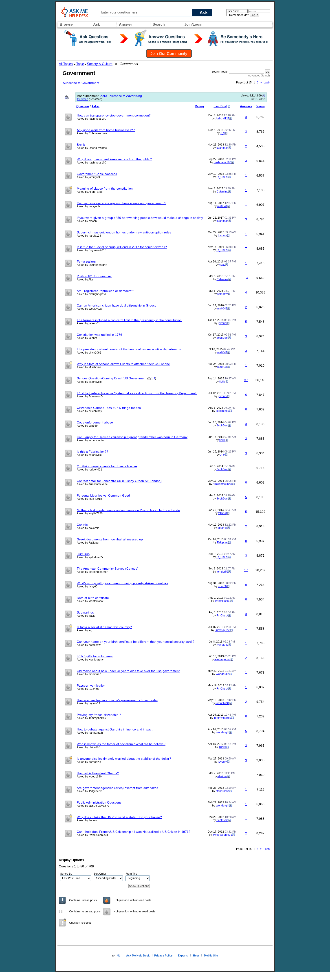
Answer (125, 24)
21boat (222, 513)
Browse (66, 24)
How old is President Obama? (98, 773)
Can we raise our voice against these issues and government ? (121, 203)
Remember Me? (239, 15)
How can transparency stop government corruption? (114, 115)
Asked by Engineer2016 (91, 250)
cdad (222, 264)
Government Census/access (97, 174)
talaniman (222, 147)
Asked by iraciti (86, 615)
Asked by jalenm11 (88, 323)
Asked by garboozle (89, 762)
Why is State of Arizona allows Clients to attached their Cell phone (123, 364)
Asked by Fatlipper (88, 542)
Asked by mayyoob (88, 206)
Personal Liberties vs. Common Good (103, 495)
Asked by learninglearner (92, 571)
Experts (183, 955)
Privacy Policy (163, 955)
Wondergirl (222, 674)
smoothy (222, 294)
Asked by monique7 (89, 674)
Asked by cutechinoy (89, 411)
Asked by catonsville (89, 381)
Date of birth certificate (93, 598)
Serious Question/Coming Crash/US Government (111, 378)
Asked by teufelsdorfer (90, 440)
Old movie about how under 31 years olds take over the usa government (128, 671)
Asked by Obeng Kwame (92, 148)
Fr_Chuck (222, 177)
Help (196, 955)
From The (131, 873)
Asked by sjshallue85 (90, 557)
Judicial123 (222, 118)
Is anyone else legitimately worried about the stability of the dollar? (124, 758)
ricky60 (222, 586)
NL (118, 955)
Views (260, 106)
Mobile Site (211, 955)
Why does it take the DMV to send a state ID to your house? (119, 817)
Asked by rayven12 (88, 703)
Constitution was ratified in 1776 (99, 334)
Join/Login (193, 24)
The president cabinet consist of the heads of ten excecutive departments (129, 349)
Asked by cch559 (87, 425)
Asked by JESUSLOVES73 (93, 805)
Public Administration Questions (99, 802)
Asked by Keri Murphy (90, 659)
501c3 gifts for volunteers (95, 656)
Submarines (85, 612)
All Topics (66, 64)
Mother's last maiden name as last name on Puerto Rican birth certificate (128, 510)
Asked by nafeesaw (89, 645)
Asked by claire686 (88, 747)
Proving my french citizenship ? (99, 715)
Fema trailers (86, 261)
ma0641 (222, 206)
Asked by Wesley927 (89, 308)
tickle (222, 381)
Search (159, 24)
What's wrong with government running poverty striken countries (122, 583)
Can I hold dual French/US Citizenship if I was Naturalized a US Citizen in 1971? (133, 831)
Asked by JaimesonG (90, 396)
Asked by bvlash (87, 221)
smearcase (222, 791)
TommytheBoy (222, 717)
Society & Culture (99, 64)
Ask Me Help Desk (138, 955)
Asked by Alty (85, 279)
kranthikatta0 (222, 600)
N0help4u (222, 644)
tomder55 (222, 571)
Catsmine (222, 191)
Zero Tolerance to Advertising (121, 96)
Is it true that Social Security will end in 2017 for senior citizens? (122, 247)
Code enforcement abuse (95, 422)
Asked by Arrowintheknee (92, 484)
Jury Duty (83, 554)
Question (82, 106)
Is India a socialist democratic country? (104, 627)
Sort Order (100, 873)
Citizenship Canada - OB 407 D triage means (109, 408)
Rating (199, 106)
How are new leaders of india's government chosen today (117, 700)
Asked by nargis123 (89, 235)
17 (246, 570)
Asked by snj (84, 630)
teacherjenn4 (222, 659)
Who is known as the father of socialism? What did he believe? (121, 744)
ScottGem (222, 337)
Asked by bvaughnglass (91, 294)
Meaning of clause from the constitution (105, 188)
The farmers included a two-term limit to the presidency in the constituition (129, 320)
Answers (246, 106)
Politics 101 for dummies (94, 276)
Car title (82, 524)
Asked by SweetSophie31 (92, 835)
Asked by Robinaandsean (92, 133)
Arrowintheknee (222, 484)
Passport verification (91, 685)
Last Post (220, 106)
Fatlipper (222, 542)
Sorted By (66, 873)
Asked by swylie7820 (90, 513)
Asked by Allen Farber (90, 191)
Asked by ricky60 (87, 586)
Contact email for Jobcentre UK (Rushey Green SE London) (119, 481)
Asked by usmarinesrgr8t (92, 265)
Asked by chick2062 (89, 352)
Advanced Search (259, 75)
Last (267, 82)
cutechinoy (222, 410)
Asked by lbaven (87, 820)
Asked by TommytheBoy (91, 718)
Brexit (81, 144)
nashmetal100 (222, 162)
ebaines (222, 527)
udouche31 (222, 703)
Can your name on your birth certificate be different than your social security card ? (135, 641)
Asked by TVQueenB (89, 791)
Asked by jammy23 (88, 177)
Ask (204, 12)
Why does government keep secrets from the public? (114, 159)
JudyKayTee (222, 630)
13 (246, 278)
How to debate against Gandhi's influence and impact (114, 729)
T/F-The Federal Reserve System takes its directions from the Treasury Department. (137, 393)
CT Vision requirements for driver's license (107, 466)
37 (246, 380)
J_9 (222, 133)
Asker (95, 106)
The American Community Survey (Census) (107, 568)
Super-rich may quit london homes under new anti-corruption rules (124, 232)
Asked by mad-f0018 (89, 498)
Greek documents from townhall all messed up (110, 539)
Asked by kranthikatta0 (90, 601)
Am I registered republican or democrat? (105, 291)
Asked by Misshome (89, 367)
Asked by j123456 (88, 688)
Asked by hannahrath (90, 732)
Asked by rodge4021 (89, 469)
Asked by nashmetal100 (91, 118)
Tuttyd (222, 747)
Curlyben (82, 99)
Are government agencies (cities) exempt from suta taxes (117, 788)
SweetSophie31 (222, 834)
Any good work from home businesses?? (106, 130)
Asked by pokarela (88, 528)
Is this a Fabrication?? (92, 451)
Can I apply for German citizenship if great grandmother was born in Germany (132, 437)
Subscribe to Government (81, 83)
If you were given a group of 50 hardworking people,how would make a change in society (140, 217)
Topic (80, 64)
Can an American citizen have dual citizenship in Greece (116, 305)
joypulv (222, 235)
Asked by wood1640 (89, 776)
